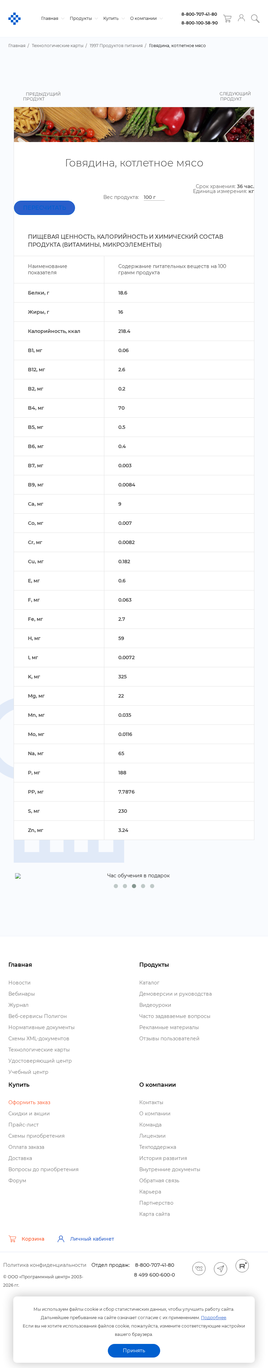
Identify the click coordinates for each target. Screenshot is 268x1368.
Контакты (151, 1102)
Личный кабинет (92, 1239)
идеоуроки (155, 1005)
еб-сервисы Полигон (37, 1016)
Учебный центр (28, 1072)
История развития (163, 1158)
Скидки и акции (29, 1113)
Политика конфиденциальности (45, 1265)
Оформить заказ (29, 1102)
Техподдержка (157, 1147)
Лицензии (152, 1136)
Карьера (150, 1192)
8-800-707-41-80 (199, 14)
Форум (17, 1180)
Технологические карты (39, 1050)
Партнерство (156, 1203)
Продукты (81, 18)
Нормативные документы (41, 1027)
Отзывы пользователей (169, 1038)
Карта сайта (154, 1214)
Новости (19, 983)
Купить (111, 18)
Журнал (18, 1005)
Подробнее (213, 1317)
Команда (150, 1125)
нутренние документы (169, 1169)
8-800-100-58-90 (199, 22)
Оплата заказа (26, 1147)
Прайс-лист (23, 1125)
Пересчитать (44, 208)
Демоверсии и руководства (175, 994)
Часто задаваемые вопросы (174, 1016)
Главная (50, 18)
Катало (149, 983)
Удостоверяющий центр (40, 1061)
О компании (144, 18)
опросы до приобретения (43, 1169)
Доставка (20, 1158)
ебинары (21, 994)
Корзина (33, 1239)
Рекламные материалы (169, 1027)
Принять (134, 1350)
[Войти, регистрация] (241, 18)
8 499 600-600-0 (154, 1275)
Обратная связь (159, 1180)
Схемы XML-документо (38, 1038)
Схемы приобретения (36, 1136)
